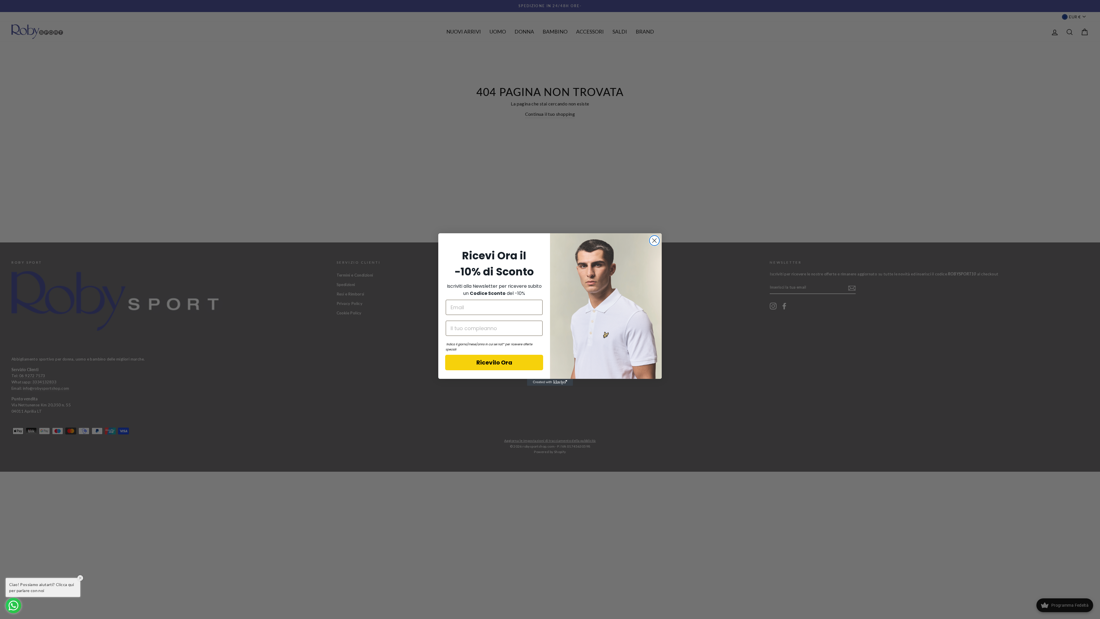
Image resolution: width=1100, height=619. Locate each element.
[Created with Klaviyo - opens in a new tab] (550, 382)
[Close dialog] (654, 241)
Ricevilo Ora (494, 363)
